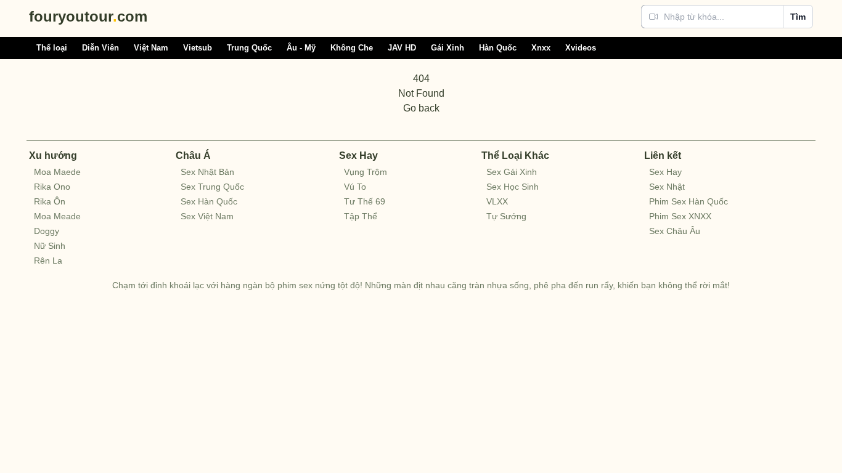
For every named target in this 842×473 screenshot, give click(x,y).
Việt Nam (151, 47)
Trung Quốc (249, 47)
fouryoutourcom (88, 16)
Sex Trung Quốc (212, 187)
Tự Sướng (506, 216)
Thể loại (51, 47)
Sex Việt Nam (207, 216)
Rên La (48, 260)
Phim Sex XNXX (680, 216)
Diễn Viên (100, 47)
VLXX (497, 201)
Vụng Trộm (365, 172)
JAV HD (402, 47)
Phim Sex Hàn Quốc (688, 201)
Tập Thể (360, 216)
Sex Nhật (667, 187)
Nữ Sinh (49, 246)
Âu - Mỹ (301, 47)
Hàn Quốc (498, 47)
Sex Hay (665, 172)
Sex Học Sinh (512, 187)
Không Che (351, 47)
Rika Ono (52, 187)
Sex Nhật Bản (207, 172)
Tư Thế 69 (364, 201)
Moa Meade (57, 216)
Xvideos (580, 47)
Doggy (46, 231)
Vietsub (197, 47)
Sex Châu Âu (674, 231)
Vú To (355, 187)
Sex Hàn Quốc (209, 201)
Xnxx (540, 47)
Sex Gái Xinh (511, 172)
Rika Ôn (49, 201)
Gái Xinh (447, 47)
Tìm (798, 17)
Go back (421, 108)
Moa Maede (57, 172)
